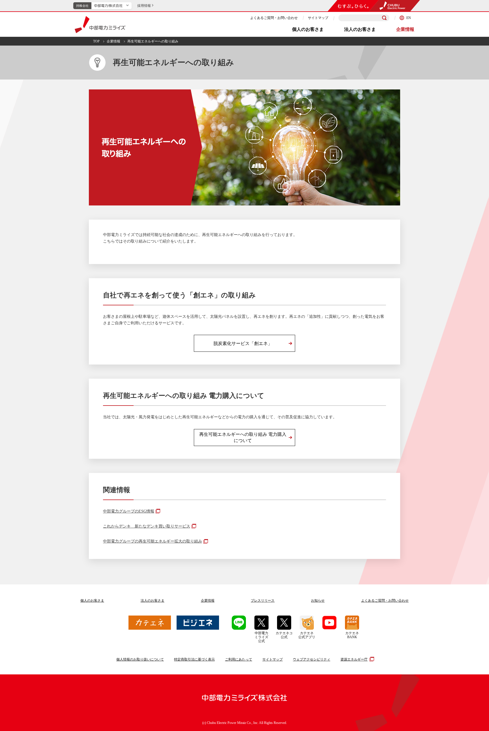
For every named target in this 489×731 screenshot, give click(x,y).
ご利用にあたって (238, 659)
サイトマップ (318, 18)
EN (408, 18)
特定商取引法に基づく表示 (194, 659)
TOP (96, 41)
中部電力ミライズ (100, 24)
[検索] (384, 18)
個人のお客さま (308, 29)
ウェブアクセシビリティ (311, 659)
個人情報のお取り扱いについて (140, 659)
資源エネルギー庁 (354, 659)
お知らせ (318, 601)
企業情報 (405, 29)
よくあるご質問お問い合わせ (385, 601)
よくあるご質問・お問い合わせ (274, 18)
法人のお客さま (360, 29)
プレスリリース (262, 601)
